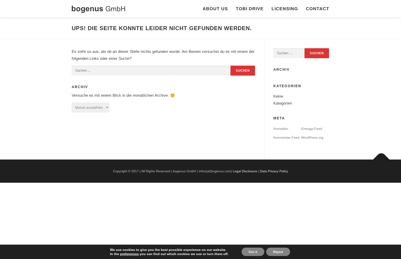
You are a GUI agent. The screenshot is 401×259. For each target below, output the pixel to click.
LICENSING (285, 8)
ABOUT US (215, 8)
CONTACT (317, 8)
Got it (253, 252)
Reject (278, 252)
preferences (129, 254)
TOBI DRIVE (250, 8)
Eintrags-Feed (311, 129)
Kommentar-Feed (286, 137)
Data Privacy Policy (274, 171)
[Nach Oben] (381, 159)
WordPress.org (312, 137)
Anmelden (280, 129)
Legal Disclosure (245, 171)
